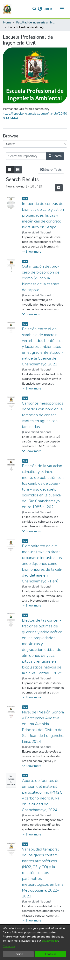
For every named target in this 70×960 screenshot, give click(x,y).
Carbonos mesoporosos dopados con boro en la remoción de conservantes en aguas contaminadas (42, 415)
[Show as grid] (18, 169)
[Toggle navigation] (61, 9)
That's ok (50, 954)
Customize (9, 946)
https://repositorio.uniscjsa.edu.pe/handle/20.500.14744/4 (35, 115)
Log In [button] (48, 9)
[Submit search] (34, 8)
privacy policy (50, 941)
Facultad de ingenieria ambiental (35, 22)
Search (57, 156)
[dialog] (35, 942)
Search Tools (53, 170)
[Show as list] (10, 169)
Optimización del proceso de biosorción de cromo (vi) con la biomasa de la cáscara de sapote (41, 278)
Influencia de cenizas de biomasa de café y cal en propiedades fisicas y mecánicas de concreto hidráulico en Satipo (43, 215)
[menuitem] (40, 8)
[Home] (7, 9)
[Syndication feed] (59, 187)
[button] (31, 251)
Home (7, 22)
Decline (18, 954)
